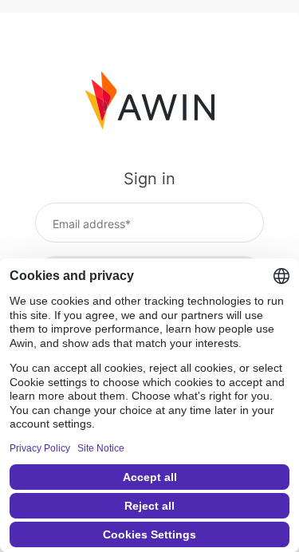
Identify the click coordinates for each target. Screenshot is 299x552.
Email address (89, 224)
